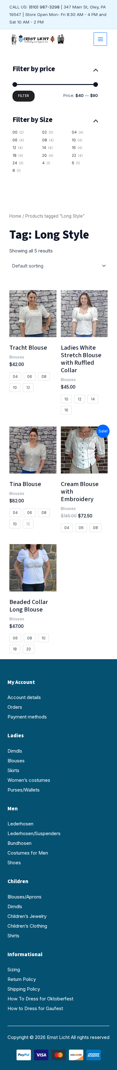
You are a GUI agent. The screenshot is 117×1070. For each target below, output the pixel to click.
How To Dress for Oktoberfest (40, 999)
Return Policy (21, 979)
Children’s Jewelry (26, 916)
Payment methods (27, 717)
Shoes (14, 863)
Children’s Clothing (27, 926)
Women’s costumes (28, 780)
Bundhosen (19, 843)
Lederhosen (20, 824)
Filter (23, 95)
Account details (24, 697)
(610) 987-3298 (44, 6)
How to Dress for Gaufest (35, 1008)
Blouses (16, 761)
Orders (14, 707)
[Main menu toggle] (100, 39)
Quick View (33, 331)
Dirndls (14, 751)
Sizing (13, 969)
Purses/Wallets (23, 790)
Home (15, 216)
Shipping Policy (23, 989)
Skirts (13, 770)
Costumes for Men (27, 853)
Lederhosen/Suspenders (34, 833)
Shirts (13, 936)
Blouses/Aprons (24, 897)
